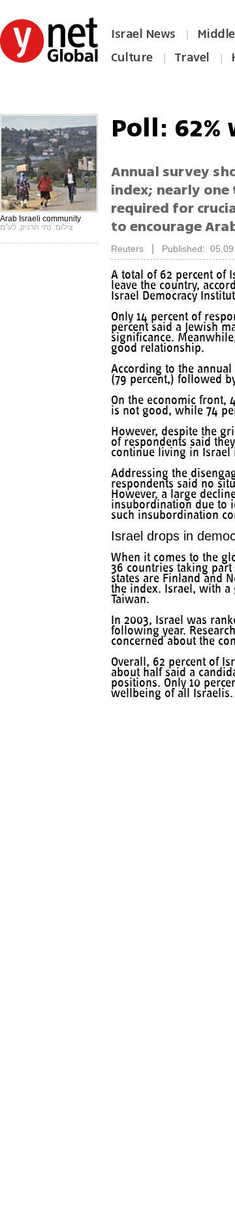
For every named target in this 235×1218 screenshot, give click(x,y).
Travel (192, 57)
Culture (132, 57)
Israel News (143, 34)
